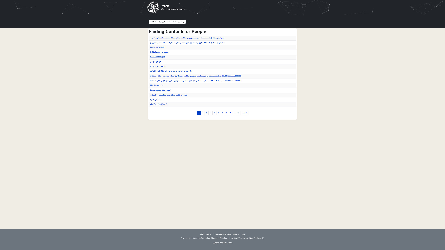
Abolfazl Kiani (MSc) (158, 104)
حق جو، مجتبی (155, 61)
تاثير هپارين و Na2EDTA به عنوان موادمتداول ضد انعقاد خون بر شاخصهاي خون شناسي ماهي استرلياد (187, 38)
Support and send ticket (222, 243)
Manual (236, 234)
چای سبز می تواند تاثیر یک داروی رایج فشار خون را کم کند (171, 71)
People (165, 6)
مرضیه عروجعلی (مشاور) (159, 52)
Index (202, 234)
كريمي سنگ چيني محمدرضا (160, 90)
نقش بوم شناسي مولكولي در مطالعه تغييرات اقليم (168, 95)
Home (208, 234)
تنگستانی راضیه (156, 99)
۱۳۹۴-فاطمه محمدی (157, 66)
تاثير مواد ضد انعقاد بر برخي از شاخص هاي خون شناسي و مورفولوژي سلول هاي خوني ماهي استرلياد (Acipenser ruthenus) (195, 76)
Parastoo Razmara (157, 47)
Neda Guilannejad (157, 57)
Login (243, 234)
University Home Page (222, 234)
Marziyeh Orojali (157, 85)
